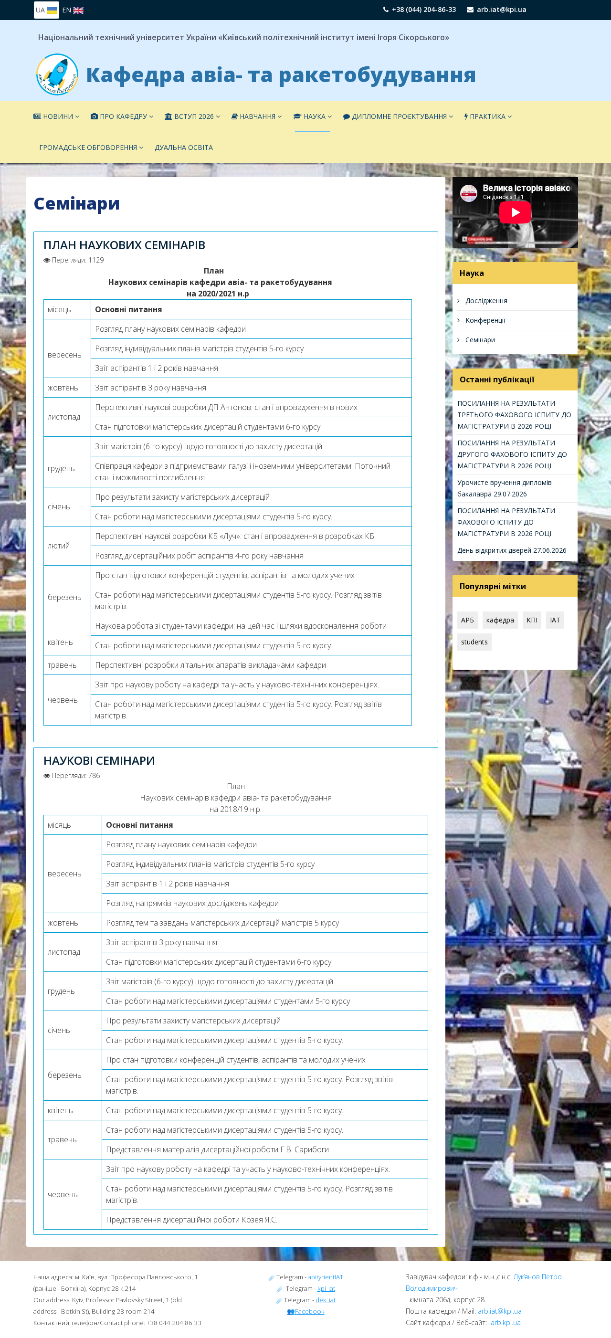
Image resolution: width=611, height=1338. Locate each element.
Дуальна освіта (184, 147)
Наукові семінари (99, 760)
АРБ (467, 619)
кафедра (500, 619)
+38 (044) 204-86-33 (424, 9)
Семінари (479, 339)
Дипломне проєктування (399, 116)
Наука (314, 116)
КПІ (532, 619)
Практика (487, 116)
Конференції (485, 320)
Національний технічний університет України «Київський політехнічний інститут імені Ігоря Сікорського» (243, 37)
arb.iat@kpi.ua (502, 9)
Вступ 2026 (193, 116)
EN (67, 9)
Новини (57, 116)
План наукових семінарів (124, 245)
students (474, 641)
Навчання (256, 116)
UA (41, 9)
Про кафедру (122, 116)
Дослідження (485, 300)
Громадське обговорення (88, 147)
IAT (555, 619)
